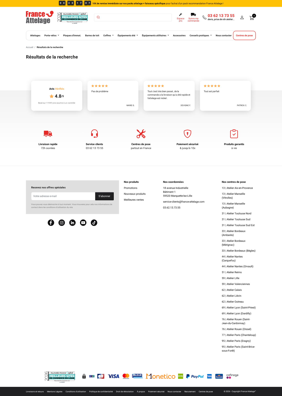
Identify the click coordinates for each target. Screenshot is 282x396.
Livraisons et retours (35, 391)
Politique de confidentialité (101, 391)
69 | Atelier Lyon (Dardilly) (236, 313)
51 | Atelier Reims (232, 272)
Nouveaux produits (135, 193)
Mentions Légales (54, 391)
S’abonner (104, 196)
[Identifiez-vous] (242, 17)
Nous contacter (174, 391)
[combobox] (133, 17)
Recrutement (190, 391)
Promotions (130, 188)
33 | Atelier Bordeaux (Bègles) (239, 250)
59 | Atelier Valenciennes (236, 284)
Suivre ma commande (193, 19)
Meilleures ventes (134, 199)
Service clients (94, 144)
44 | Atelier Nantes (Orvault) (237, 266)
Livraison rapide (48, 144)
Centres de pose (140, 144)
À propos (141, 391)
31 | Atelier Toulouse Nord (236, 213)
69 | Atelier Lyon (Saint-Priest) (239, 307)
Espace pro (180, 19)
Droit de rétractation (125, 391)
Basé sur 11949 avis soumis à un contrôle (56, 103)
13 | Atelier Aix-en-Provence (237, 188)
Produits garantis (234, 144)
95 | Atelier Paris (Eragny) (236, 340)
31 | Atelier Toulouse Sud (236, 219)
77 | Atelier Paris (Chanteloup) (239, 335)
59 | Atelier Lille (230, 278)
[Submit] (98, 17)
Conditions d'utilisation (76, 391)
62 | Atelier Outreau (233, 301)
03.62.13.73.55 (171, 207)
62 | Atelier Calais (232, 289)
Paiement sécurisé (187, 144)
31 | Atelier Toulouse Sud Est (238, 225)
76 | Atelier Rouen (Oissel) (236, 329)
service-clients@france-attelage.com (183, 201)
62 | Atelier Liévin (231, 295)
